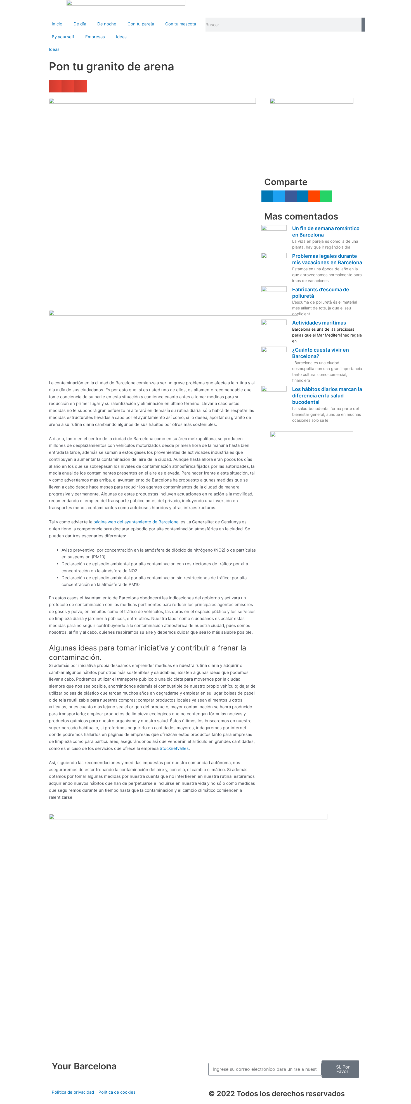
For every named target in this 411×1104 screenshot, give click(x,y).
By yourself (63, 36)
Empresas (95, 36)
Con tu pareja (140, 24)
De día (80, 24)
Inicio (57, 24)
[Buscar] (363, 25)
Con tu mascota (180, 24)
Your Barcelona (84, 1066)
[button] (55, 86)
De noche (106, 24)
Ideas (121, 36)
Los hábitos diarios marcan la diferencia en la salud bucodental (327, 395)
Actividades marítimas (319, 323)
